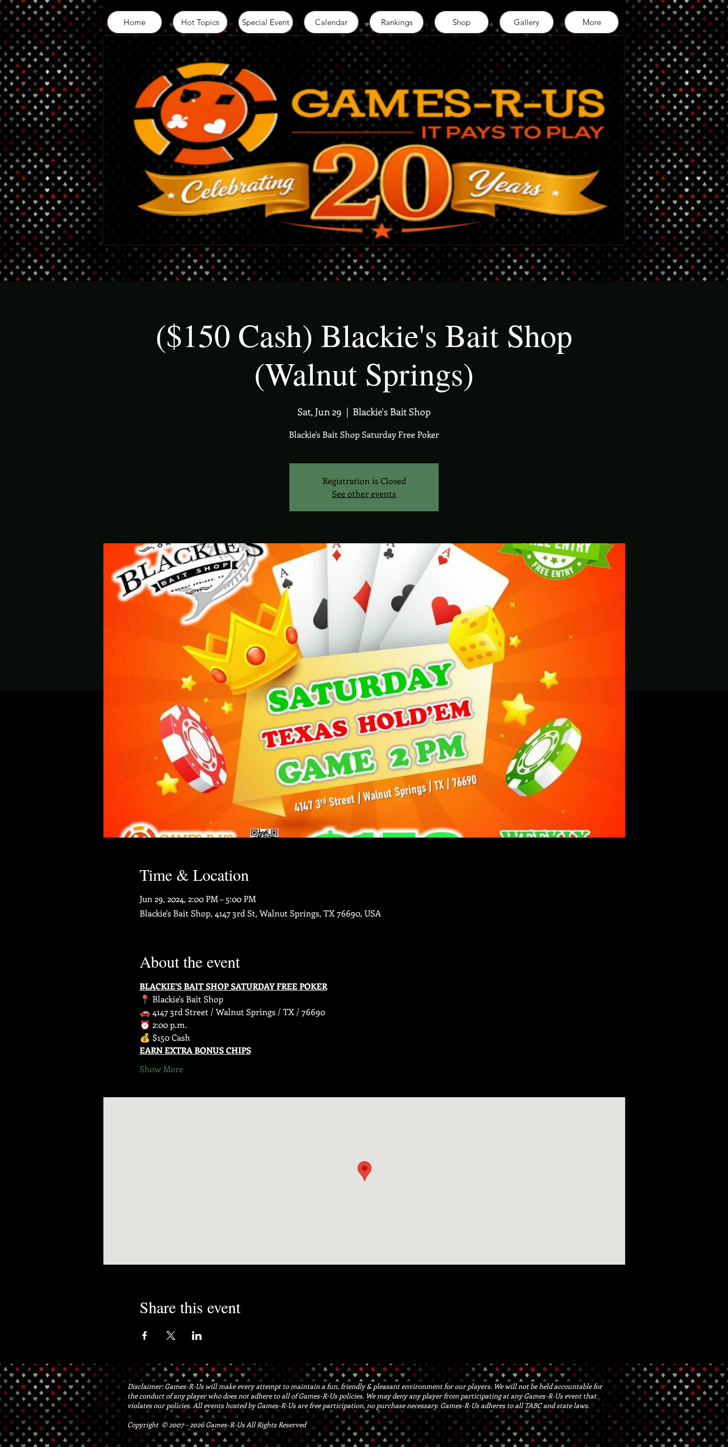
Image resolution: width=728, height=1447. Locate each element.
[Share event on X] (171, 1335)
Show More (161, 1068)
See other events (364, 493)
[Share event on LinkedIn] (197, 1335)
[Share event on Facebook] (145, 1335)
